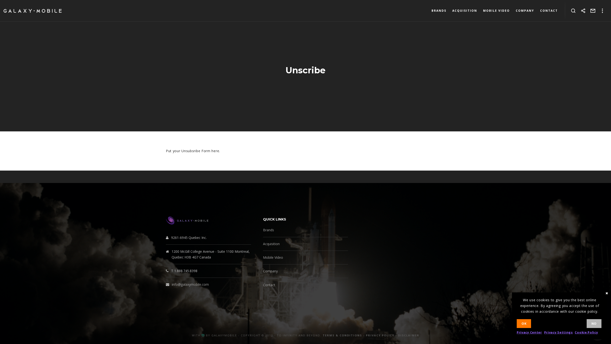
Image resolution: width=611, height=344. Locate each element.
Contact (269, 285)
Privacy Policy (380, 335)
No (594, 323)
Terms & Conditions (342, 335)
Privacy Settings (558, 332)
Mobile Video (273, 257)
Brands (268, 230)
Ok (523, 323)
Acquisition (271, 244)
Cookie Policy (586, 332)
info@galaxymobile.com (190, 284)
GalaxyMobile (224, 335)
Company (270, 271)
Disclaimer (408, 335)
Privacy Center (529, 332)
